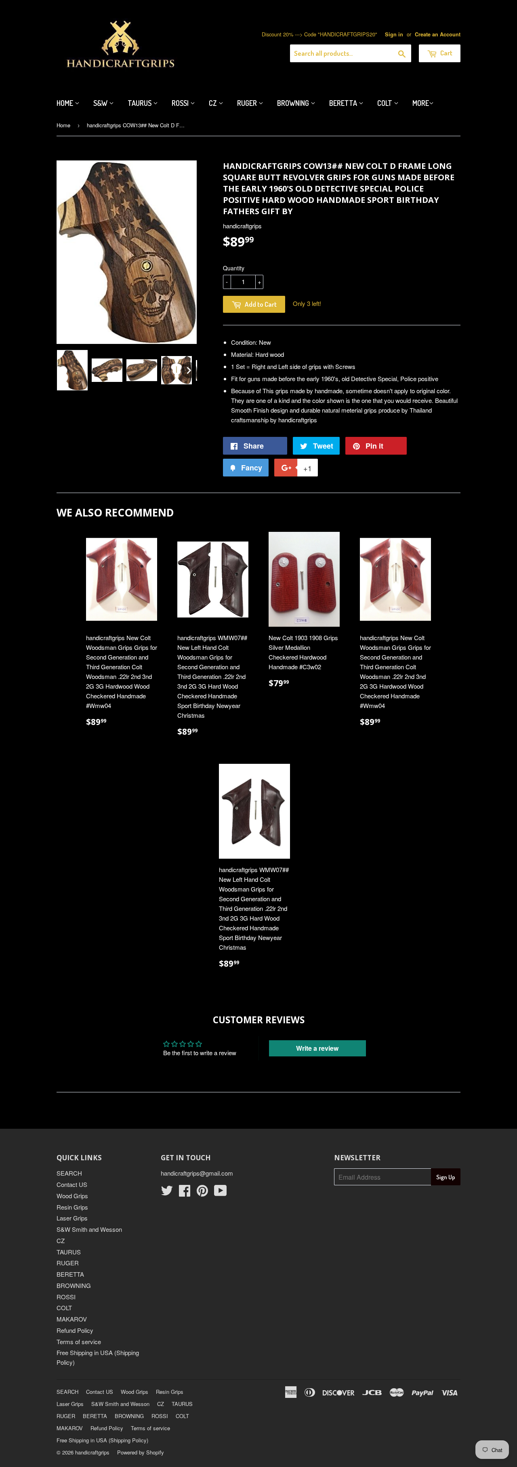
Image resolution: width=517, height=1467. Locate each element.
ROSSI (66, 1296)
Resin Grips (72, 1207)
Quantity (233, 268)
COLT (64, 1307)
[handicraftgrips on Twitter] (167, 1193)
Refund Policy (75, 1330)
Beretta (344, 103)
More (420, 103)
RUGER (68, 1262)
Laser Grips (72, 1218)
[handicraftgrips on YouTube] (220, 1193)
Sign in (394, 34)
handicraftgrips (92, 1452)
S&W (101, 103)
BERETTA (70, 1274)
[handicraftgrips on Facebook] (185, 1193)
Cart (445, 52)
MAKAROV (72, 1319)
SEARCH (69, 1173)
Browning (294, 103)
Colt (385, 103)
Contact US (72, 1184)
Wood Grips (72, 1195)
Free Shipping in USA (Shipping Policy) (102, 1440)
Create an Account (437, 34)
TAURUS (69, 1252)
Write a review (317, 1048)
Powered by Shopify (140, 1452)
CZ (214, 103)
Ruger (247, 103)
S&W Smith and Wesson (89, 1229)
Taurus (140, 103)
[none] (72, 370)
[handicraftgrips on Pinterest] (202, 1193)
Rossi (181, 103)
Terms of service (79, 1341)
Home (66, 103)
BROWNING (74, 1285)
